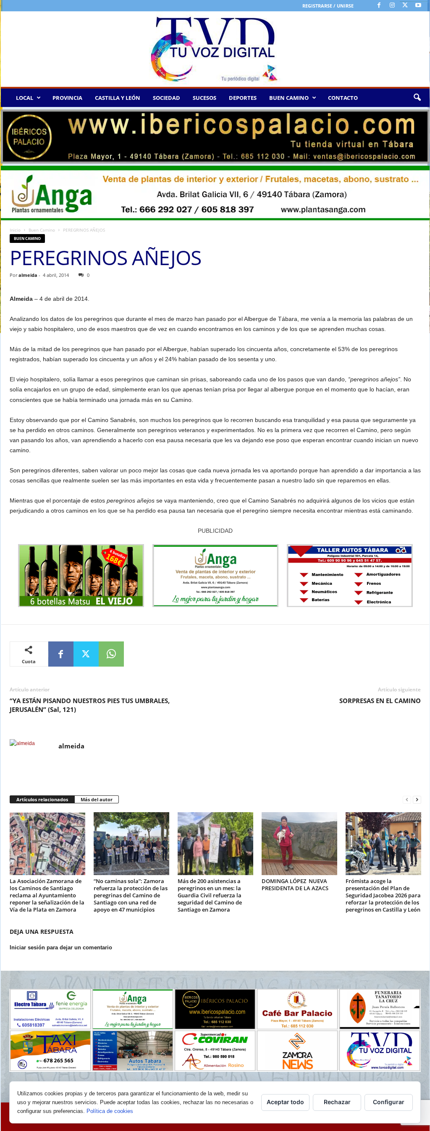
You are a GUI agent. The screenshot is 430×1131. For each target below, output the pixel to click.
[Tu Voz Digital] (215, 49)
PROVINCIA (67, 98)
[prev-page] (407, 799)
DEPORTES (243, 98)
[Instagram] (392, 5)
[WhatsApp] (111, 654)
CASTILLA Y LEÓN (117, 98)
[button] (417, 98)
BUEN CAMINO (289, 98)
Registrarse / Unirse (328, 6)
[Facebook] (379, 5)
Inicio (15, 230)
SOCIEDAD (166, 98)
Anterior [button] (11, 134)
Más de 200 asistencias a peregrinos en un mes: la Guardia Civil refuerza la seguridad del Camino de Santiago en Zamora (210, 895)
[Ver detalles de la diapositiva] (215, 136)
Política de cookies (110, 1111)
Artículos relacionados (42, 799)
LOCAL (24, 98)
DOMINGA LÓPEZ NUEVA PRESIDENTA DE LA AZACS (295, 884)
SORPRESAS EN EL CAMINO (380, 700)
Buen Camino (42, 230)
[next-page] (417, 799)
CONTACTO (343, 98)
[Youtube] (418, 5)
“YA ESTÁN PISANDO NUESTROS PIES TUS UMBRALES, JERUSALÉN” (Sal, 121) (90, 705)
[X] (405, 5)
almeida (27, 275)
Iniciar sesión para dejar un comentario (61, 947)
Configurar (388, 1101)
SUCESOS (204, 98)
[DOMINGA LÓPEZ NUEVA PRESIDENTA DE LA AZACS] (299, 843)
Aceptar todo (285, 1101)
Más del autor (97, 799)
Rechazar (337, 1101)
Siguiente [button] (419, 134)
